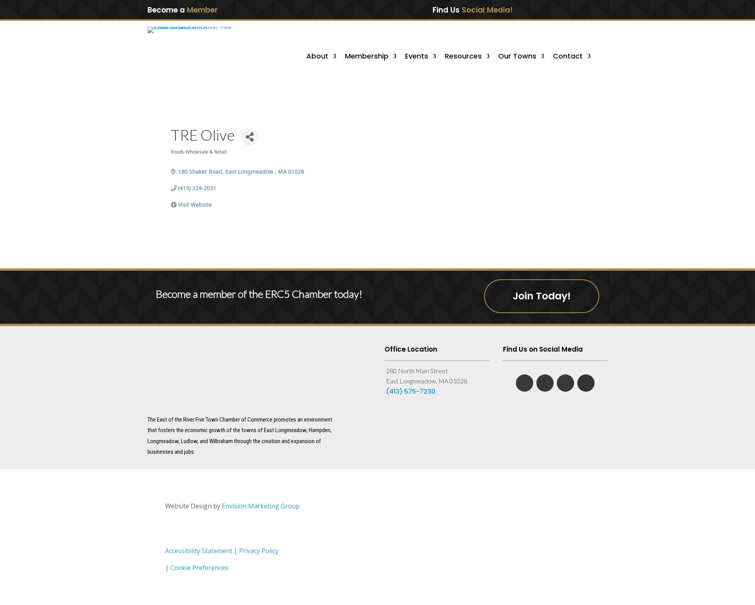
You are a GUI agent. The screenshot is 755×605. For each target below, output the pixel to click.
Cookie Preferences (199, 567)
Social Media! (487, 10)
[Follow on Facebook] (542, 9)
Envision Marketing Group (261, 506)
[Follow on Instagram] (592, 9)
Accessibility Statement (198, 550)
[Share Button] (249, 137)
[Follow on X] (575, 9)
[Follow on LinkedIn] (559, 9)
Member (202, 10)
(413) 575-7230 (410, 391)
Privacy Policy (258, 550)
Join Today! (542, 296)
